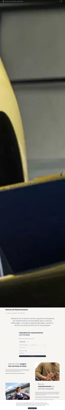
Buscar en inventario (20, 1)
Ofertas (8, 1)
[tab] (22, 342)
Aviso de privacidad (26, 402)
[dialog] (32, 405)
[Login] (61, 1)
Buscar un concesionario (13, 1)
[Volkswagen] (3, 1)
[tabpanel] (32, 346)
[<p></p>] (48, 404)
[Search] (59, 1)
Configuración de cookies (32, 408)
